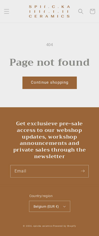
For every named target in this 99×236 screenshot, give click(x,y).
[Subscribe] (82, 171)
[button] (6, 11)
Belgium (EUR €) (46, 206)
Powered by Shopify (64, 226)
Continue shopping (49, 82)
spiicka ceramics (42, 226)
